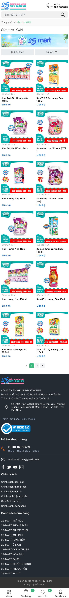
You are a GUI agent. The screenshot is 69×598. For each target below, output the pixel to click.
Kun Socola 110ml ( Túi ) (15, 148)
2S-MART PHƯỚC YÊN (14, 568)
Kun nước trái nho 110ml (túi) (50, 200)
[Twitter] (9, 467)
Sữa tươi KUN (8, 94)
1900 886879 (60, 5)
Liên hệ (6, 104)
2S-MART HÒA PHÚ (12, 554)
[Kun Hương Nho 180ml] (17, 277)
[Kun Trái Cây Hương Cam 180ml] (52, 76)
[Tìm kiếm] (62, 14)
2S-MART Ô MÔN (11, 544)
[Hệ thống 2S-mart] (13, 6)
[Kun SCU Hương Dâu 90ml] (52, 277)
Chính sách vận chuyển (14, 496)
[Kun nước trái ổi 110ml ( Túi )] (52, 126)
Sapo (42, 584)
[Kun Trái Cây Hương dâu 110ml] (17, 76)
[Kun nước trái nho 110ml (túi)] (52, 177)
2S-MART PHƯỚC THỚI (14, 530)
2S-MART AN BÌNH (12, 535)
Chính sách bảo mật (12, 481)
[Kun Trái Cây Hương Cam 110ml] (52, 327)
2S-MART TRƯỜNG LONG (16, 564)
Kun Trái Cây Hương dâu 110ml (15, 99)
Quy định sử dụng (11, 501)
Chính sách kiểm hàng (13, 505)
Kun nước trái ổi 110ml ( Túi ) (51, 149)
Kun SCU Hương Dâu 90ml (51, 299)
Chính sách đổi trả (11, 491)
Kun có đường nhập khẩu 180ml (50, 250)
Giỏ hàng (27, 593)
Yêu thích (44, 593)
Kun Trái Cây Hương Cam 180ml (50, 99)
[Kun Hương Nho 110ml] (17, 177)
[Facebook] (3, 467)
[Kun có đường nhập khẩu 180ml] (52, 227)
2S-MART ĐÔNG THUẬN (15, 549)
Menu (9, 596)
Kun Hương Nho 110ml (14, 198)
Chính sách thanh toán (13, 486)
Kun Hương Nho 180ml (14, 299)
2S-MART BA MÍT (11, 573)
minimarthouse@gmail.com (23, 459)
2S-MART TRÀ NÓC (12, 520)
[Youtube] (15, 467)
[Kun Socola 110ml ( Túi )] (17, 126)
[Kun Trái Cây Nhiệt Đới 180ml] (17, 327)
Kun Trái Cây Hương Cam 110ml (50, 351)
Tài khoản (60, 596)
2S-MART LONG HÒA (13, 539)
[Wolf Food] (34, 40)
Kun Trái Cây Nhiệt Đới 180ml (14, 351)
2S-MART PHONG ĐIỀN (14, 525)
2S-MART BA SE (10, 559)
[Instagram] (21, 467)
